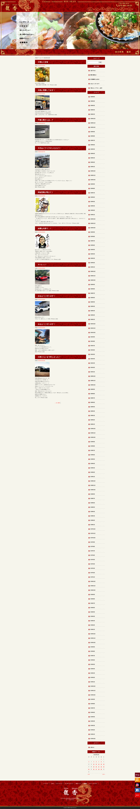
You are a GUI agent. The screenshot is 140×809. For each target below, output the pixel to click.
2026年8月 (92, 96)
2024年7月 (92, 192)
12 (93, 764)
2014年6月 (92, 712)
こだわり (27, 26)
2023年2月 (92, 262)
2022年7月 (92, 293)
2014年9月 (92, 699)
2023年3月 (92, 258)
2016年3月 (92, 620)
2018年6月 (92, 502)
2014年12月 (92, 686)
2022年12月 (92, 271)
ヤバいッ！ (42, 265)
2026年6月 (92, 101)
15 (101, 764)
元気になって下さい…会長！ (96, 88)
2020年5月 (92, 406)
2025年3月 (92, 157)
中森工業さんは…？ (45, 120)
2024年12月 (92, 171)
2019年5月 (92, 459)
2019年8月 (92, 446)
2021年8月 (92, 341)
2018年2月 (92, 520)
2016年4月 (92, 616)
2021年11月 (92, 328)
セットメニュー (27, 30)
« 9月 (89, 774)
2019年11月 (92, 432)
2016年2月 (92, 625)
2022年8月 (92, 288)
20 (96, 766)
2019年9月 (92, 441)
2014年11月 (92, 690)
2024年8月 (92, 188)
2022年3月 (92, 310)
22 (101, 766)
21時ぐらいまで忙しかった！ (49, 357)
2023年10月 (92, 227)
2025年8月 (92, 136)
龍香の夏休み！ (93, 74)
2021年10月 (92, 332)
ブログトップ (96, 58)
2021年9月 (92, 336)
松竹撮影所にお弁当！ (95, 79)
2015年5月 (92, 664)
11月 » (103, 774)
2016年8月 (92, 598)
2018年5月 (92, 507)
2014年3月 (92, 725)
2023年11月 (92, 223)
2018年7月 (92, 498)
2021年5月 (92, 354)
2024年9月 (92, 184)
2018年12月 (92, 481)
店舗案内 (27, 43)
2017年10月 (92, 537)
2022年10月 (92, 280)
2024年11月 (92, 175)
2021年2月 (92, 367)
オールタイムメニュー (27, 34)
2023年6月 (92, 245)
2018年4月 (92, 511)
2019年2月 (92, 472)
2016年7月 (92, 603)
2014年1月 (92, 734)
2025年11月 (92, 122)
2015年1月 (92, 681)
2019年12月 (92, 428)
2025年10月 (92, 127)
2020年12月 (92, 376)
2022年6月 (92, 297)
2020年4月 (92, 411)
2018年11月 (92, 485)
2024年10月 (92, 179)
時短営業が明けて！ (45, 192)
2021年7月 (92, 345)
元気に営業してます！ (46, 90)
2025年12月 (92, 118)
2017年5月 (92, 559)
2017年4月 (92, 563)
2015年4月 (92, 668)
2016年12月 (92, 581)
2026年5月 (92, 105)
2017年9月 (92, 542)
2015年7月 (92, 655)
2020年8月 (92, 393)
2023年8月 (92, 236)
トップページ (27, 22)
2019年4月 (92, 463)
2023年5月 (92, 249)
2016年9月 (92, 594)
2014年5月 (92, 716)
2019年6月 (92, 454)
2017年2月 (92, 572)
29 (101, 769)
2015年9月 (92, 646)
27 (96, 769)
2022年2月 (92, 315)
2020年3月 (92, 415)
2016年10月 (92, 590)
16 (103, 764)
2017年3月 (92, 568)
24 (88, 769)
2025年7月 (92, 140)
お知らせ (92, 747)
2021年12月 (92, 323)
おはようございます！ (46, 296)
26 (93, 769)
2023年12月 (92, 219)
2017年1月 (92, 577)
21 (98, 766)
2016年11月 (92, 585)
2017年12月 (92, 529)
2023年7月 (92, 240)
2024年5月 (92, 201)
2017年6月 (92, 555)
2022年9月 (92, 284)
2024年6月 (92, 197)
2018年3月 (92, 515)
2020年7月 (92, 398)
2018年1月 (92, 524)
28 (98, 769)
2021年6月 (92, 350)
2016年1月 (92, 629)
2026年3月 (92, 114)
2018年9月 (92, 494)
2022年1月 (92, 319)
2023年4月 (92, 253)
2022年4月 (92, 306)
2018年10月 (92, 489)
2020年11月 (92, 380)
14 (98, 764)
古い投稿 (57, 402)
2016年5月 (92, 612)
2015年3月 (92, 673)
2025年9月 (92, 131)
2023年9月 (92, 232)
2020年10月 (92, 384)
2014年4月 (92, 721)
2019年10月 (92, 437)
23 (103, 766)
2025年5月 (92, 149)
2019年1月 (92, 476)
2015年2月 (92, 677)
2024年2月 (92, 210)
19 (93, 766)
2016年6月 (92, 607)
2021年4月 (92, 358)
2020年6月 (92, 402)
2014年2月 (92, 729)
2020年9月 (92, 389)
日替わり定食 (43, 62)
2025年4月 (92, 153)
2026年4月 (92, 109)
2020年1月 (92, 424)
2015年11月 (92, 638)
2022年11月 (92, 275)
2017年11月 (92, 533)
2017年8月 (92, 546)
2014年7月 (92, 708)
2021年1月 (92, 371)
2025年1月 (92, 166)
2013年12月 (92, 738)
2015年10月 (92, 642)
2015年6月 (92, 660)
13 (96, 764)
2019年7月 (92, 450)
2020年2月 (92, 419)
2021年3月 (92, 363)
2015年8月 (92, 651)
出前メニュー (27, 38)
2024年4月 (92, 205)
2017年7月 (92, 550)
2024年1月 (92, 214)
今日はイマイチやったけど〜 (49, 148)
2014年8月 (92, 703)
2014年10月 (92, 694)
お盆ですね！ (93, 70)
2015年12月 (92, 633)
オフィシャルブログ (93, 783)
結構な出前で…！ (44, 228)
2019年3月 (92, 467)
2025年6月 (92, 144)
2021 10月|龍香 (137, 0)
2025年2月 (92, 162)
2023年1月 (92, 267)
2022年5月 (92, 302)
